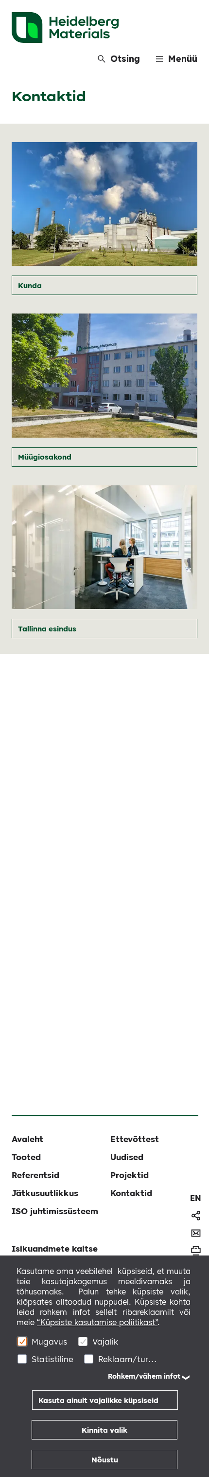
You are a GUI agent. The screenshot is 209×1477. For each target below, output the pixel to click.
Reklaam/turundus (127, 1359)
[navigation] (195, 1198)
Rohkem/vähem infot (144, 1376)
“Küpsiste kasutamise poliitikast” (97, 1322)
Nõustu (104, 1459)
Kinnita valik (104, 1430)
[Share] (196, 1215)
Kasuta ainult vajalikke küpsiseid (98, 1400)
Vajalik (105, 1341)
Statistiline (52, 1359)
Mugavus (50, 1341)
